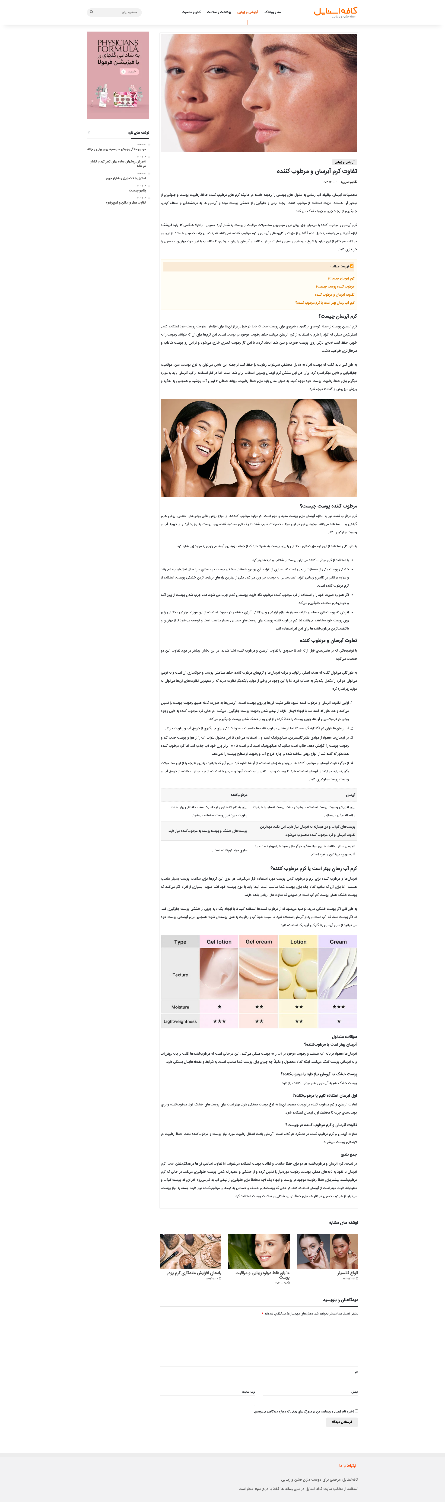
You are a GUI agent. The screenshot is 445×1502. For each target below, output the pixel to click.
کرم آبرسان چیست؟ (341, 278)
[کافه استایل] (335, 12)
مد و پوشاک (272, 12)
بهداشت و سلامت (219, 12)
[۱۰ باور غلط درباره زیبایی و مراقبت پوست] (258, 1251)
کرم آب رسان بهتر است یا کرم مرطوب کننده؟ (324, 303)
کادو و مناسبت (191, 12)
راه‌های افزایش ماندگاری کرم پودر (194, 1273)
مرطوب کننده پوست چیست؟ (335, 287)
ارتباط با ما (347, 1466)
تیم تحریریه (347, 182)
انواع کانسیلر (348, 1273)
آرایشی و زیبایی (247, 12)
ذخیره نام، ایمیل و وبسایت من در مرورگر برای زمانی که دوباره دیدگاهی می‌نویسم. (304, 1411)
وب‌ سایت (248, 1392)
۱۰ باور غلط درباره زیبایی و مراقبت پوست (262, 1275)
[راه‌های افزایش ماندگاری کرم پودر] (190, 1251)
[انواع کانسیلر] (327, 1251)
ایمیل (354, 1392)
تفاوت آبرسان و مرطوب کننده (334, 295)
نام (356, 1372)
